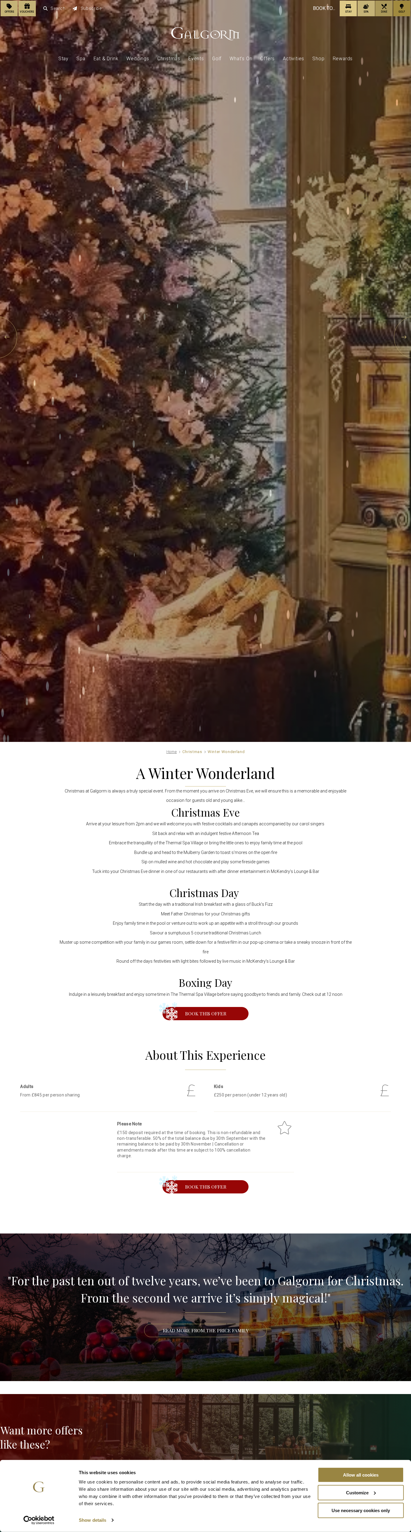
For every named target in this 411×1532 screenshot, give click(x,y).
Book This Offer (205, 1013)
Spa (80, 58)
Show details (92, 1520)
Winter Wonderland (226, 751)
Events (196, 58)
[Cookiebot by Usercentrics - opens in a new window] (39, 1520)
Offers (267, 58)
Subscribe (91, 8)
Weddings (137, 58)
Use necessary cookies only (361, 1510)
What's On (241, 58)
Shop (318, 58)
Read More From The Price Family (206, 1330)
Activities (293, 58)
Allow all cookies (361, 1474)
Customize (357, 1492)
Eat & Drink (106, 58)
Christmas (168, 58)
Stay (63, 58)
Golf (216, 58)
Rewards (343, 58)
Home (171, 751)
